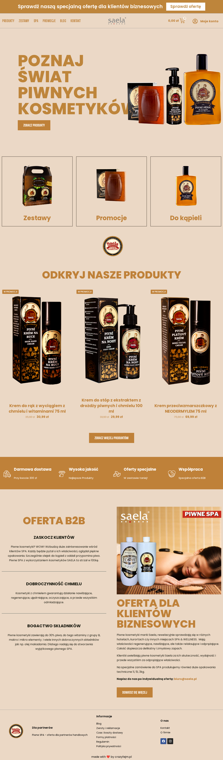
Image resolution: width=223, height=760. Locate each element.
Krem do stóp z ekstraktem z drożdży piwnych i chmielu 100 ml (111, 405)
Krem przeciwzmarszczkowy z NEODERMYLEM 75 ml (186, 408)
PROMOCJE (49, 21)
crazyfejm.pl (123, 757)
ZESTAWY (24, 21)
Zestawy (37, 218)
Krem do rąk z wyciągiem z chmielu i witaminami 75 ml (37, 408)
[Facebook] (163, 741)
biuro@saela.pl (185, 679)
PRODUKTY (8, 21)
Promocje (111, 218)
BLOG (63, 21)
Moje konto (209, 21)
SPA (36, 21)
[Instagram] (170, 741)
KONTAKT (76, 21)
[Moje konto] (195, 21)
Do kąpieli (186, 218)
